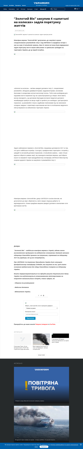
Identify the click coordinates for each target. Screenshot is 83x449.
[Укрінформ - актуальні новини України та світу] (41, 3)
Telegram (38, 324)
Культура (29, 9)
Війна (5, 9)
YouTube (52, 324)
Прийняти (44, 446)
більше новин (41, 355)
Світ (18, 9)
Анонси (24, 5)
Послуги (6, 5)
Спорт (36, 9)
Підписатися (30, 318)
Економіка (12, 9)
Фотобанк (11, 5)
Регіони (23, 9)
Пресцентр (18, 5)
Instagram (45, 324)
